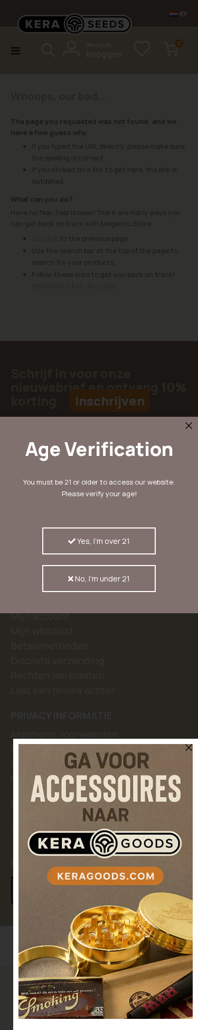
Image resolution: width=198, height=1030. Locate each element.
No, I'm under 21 (101, 579)
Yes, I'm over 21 (103, 541)
